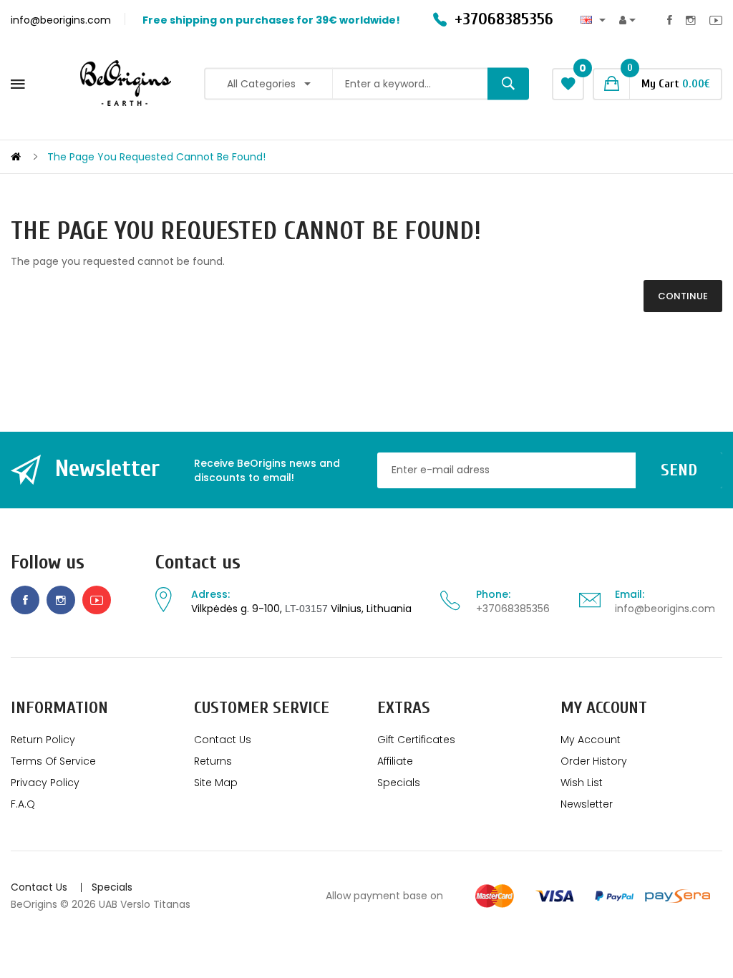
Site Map (216, 782)
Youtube (715, 20)
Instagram (691, 20)
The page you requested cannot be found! (156, 157)
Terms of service (53, 761)
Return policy (43, 739)
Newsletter (586, 804)
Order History (593, 761)
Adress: (210, 594)
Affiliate (395, 761)
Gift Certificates (416, 739)
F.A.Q (23, 804)
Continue (683, 296)
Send (679, 470)
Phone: (493, 594)
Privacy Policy (45, 782)
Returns (213, 761)
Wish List (581, 782)
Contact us (198, 562)
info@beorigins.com (665, 608)
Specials (398, 782)
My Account (590, 739)
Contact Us (222, 739)
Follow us (47, 562)
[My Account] (627, 20)
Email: (629, 594)
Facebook (669, 20)
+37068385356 (513, 608)
